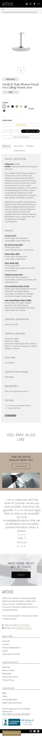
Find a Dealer (21, 466)
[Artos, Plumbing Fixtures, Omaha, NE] (21, 722)
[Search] (31, 4)
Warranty (6, 667)
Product (6, 146)
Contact (21, 575)
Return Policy (8, 670)
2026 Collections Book (12, 703)
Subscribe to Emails (11, 654)
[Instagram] (31, 731)
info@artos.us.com (23, 628)
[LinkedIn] (38, 731)
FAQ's (4, 696)
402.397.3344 (24, 625)
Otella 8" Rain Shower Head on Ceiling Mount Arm (19, 12)
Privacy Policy (8, 680)
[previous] (4, 512)
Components (19, 151)
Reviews (30, 146)
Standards (10, 415)
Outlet (5, 651)
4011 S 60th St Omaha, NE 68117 (16, 714)
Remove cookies (11, 733)
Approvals (6, 674)
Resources (18, 146)
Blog (4, 693)
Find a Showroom (21, 137)
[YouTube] (34, 731)
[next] (36, 512)
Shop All (6, 641)
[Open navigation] (39, 4)
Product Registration (11, 648)
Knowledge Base (9, 699)
